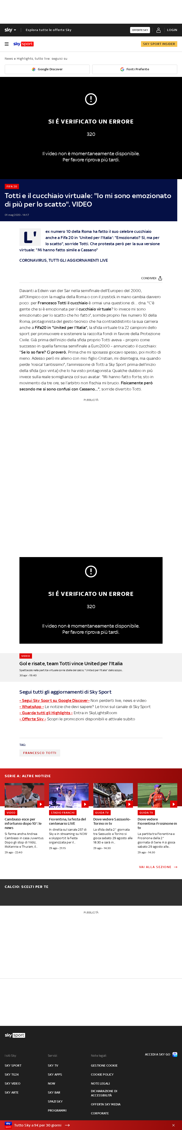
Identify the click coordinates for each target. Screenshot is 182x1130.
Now (51, 1083)
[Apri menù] (7, 44)
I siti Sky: (11, 1055)
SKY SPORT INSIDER (159, 44)
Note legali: (99, 1055)
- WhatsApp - (31, 706)
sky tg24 (12, 1074)
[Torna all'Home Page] (23, 44)
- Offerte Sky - (32, 719)
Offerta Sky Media (105, 1104)
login (172, 30)
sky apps (55, 1074)
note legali (100, 1083)
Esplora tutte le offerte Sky (49, 30)
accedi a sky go (157, 1054)
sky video (12, 1083)
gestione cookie (104, 1065)
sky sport (13, 1065)
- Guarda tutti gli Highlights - (46, 712)
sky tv (53, 1065)
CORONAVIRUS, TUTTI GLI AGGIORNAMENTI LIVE (63, 260)
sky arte (12, 1092)
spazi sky (55, 1101)
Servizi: (53, 1055)
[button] (84, 1125)
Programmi (57, 1110)
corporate (100, 1113)
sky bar (54, 1092)
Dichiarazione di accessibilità (104, 1093)
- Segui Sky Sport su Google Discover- (54, 700)
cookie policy (102, 1074)
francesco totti (39, 753)
